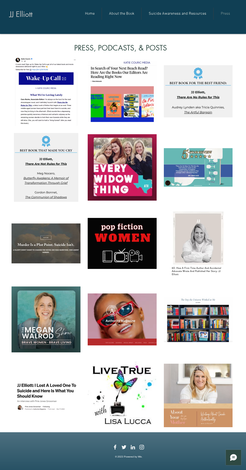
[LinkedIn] (133, 447)
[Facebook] (115, 447)
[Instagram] (142, 447)
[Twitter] (124, 447)
